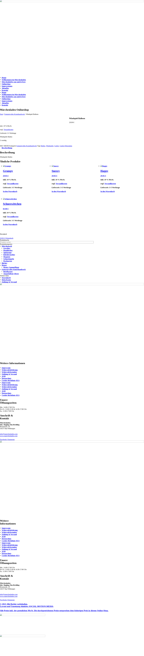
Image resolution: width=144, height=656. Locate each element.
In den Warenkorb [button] (10, 191)
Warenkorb (6, 278)
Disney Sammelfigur (11, 267)
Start (1, 114)
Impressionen (7, 86)
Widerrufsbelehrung (10, 370)
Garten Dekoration (66, 146)
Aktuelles (5, 88)
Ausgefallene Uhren (11, 274)
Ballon (43, 146)
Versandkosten (8, 129)
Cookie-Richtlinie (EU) (11, 380)
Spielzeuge (7, 253)
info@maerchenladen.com (8, 434)
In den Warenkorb (6, 144)
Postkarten (7, 261)
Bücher (4, 263)
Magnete (6, 257)
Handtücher (8, 250)
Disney (4, 265)
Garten (56, 146)
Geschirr (6, 248)
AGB (3, 376)
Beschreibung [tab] (7, 148)
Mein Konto (6, 280)
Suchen (97, 242)
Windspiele (49, 146)
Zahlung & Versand (9, 282)
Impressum (6, 368)
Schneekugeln (8, 259)
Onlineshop (6, 84)
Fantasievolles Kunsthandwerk (14, 114)
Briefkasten (7, 272)
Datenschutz (6, 378)
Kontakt (5, 90)
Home (4, 78)
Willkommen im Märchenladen (14, 80)
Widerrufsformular (9, 372)
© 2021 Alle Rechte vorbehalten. (26, 605)
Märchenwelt (7, 246)
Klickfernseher (9, 255)
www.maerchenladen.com (8, 436)
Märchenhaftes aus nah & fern (13, 82)
